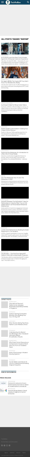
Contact (12, 452)
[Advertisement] (15, 20)
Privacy (18, 452)
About (6, 452)
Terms (24, 452)
